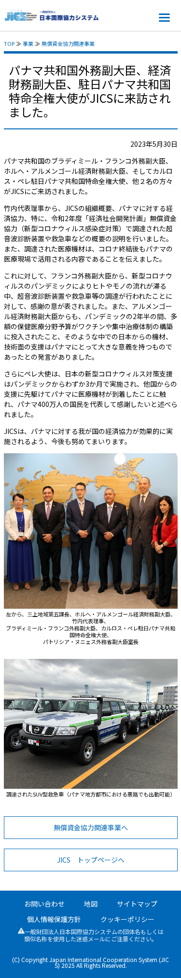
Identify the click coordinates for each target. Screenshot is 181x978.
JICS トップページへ (91, 860)
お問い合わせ (44, 903)
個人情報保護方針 (54, 919)
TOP (9, 43)
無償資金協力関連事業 (68, 43)
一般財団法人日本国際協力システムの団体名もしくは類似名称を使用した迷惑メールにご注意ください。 (94, 934)
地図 (90, 903)
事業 (28, 43)
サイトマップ (137, 903)
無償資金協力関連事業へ (91, 827)
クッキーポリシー (127, 919)
